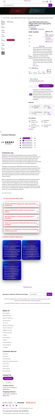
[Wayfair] (27, 1)
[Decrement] (30, 86)
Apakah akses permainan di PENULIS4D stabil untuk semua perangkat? (21, 223)
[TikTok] (13, 405)
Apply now (50, 41)
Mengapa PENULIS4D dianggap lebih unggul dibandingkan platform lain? (20, 204)
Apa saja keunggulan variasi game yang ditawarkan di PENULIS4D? (19, 217)
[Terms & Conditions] (52, 40)
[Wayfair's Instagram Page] (10, 405)
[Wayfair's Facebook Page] (3, 405)
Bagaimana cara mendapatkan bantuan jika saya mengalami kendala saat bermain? (21, 230)
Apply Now (35, 99)
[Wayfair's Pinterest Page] (7, 405)
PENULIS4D (5, 155)
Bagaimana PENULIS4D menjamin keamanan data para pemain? (20, 211)
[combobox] (26, 5)
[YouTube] (16, 405)
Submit (49, 294)
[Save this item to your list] (24, 21)
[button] (4, 1)
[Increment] (36, 86)
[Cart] (50, 1)
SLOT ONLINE (6, 18)
